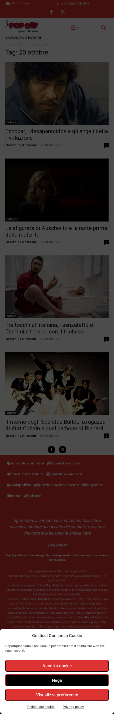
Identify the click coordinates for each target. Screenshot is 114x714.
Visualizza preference (57, 694)
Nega (57, 680)
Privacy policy (73, 707)
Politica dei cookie (41, 707)
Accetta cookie (57, 665)
